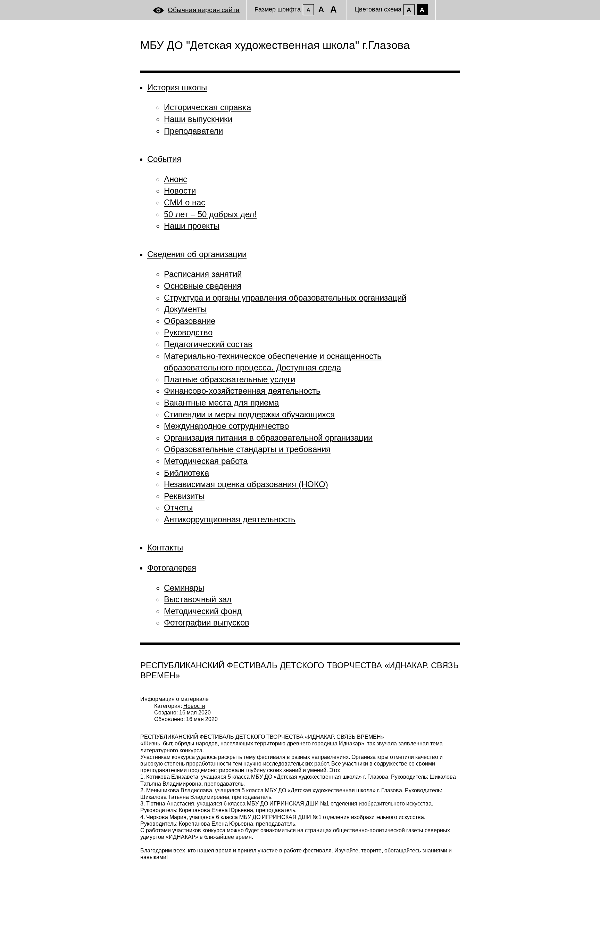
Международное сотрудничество (226, 426)
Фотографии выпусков (206, 622)
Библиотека (186, 472)
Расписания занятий (203, 274)
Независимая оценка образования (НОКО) (246, 484)
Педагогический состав (208, 344)
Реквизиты (184, 496)
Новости (180, 190)
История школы (177, 87)
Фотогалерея (171, 567)
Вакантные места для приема (221, 402)
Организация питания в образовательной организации (268, 437)
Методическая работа (206, 461)
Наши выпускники (198, 119)
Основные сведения (202, 286)
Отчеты (178, 507)
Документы (185, 309)
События (164, 159)
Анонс (175, 179)
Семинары (184, 587)
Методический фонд (203, 611)
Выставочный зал (198, 599)
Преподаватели (193, 131)
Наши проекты (191, 225)
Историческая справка (207, 107)
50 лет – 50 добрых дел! (210, 214)
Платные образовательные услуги (229, 379)
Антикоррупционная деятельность (229, 519)
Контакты (165, 547)
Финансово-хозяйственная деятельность (242, 390)
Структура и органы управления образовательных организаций (285, 297)
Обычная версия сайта (204, 10)
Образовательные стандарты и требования (247, 449)
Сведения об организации (197, 254)
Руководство (188, 332)
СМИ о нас (184, 202)
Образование (189, 321)
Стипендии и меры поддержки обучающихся (249, 414)
